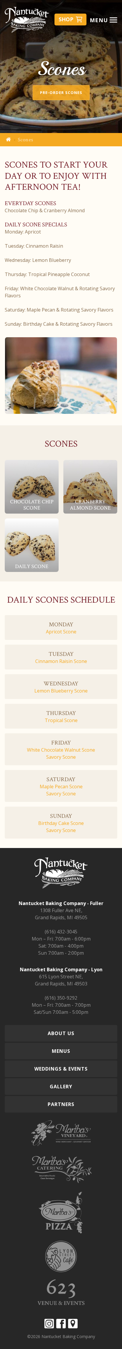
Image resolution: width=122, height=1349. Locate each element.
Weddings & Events (61, 1069)
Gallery (61, 1086)
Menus (61, 1051)
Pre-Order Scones (61, 92)
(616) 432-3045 (61, 931)
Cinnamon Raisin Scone (61, 661)
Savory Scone (61, 757)
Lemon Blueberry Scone (61, 691)
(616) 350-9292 (61, 998)
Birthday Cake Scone (61, 823)
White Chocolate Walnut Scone (61, 750)
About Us (61, 1033)
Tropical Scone (61, 720)
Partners (61, 1104)
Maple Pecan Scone (61, 786)
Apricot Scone (61, 631)
